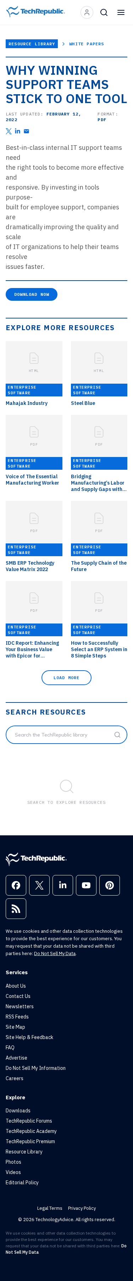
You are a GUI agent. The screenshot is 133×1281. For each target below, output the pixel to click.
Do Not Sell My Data (55, 953)
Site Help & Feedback (29, 1037)
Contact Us (18, 996)
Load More (67, 677)
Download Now (31, 294)
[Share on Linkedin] (18, 131)
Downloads (18, 1110)
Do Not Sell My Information (36, 1068)
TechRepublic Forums (29, 1121)
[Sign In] (87, 12)
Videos (13, 1172)
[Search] (104, 12)
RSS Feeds (17, 1017)
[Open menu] (121, 12)
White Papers (86, 43)
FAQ (10, 1047)
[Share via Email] (26, 131)
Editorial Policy (22, 1182)
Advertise (16, 1058)
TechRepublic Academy (31, 1131)
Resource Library (32, 43)
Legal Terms (49, 1208)
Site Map (15, 1027)
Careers (14, 1078)
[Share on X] (9, 131)
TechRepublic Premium (30, 1141)
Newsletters (20, 1006)
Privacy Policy (82, 1208)
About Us (16, 986)
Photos (13, 1162)
